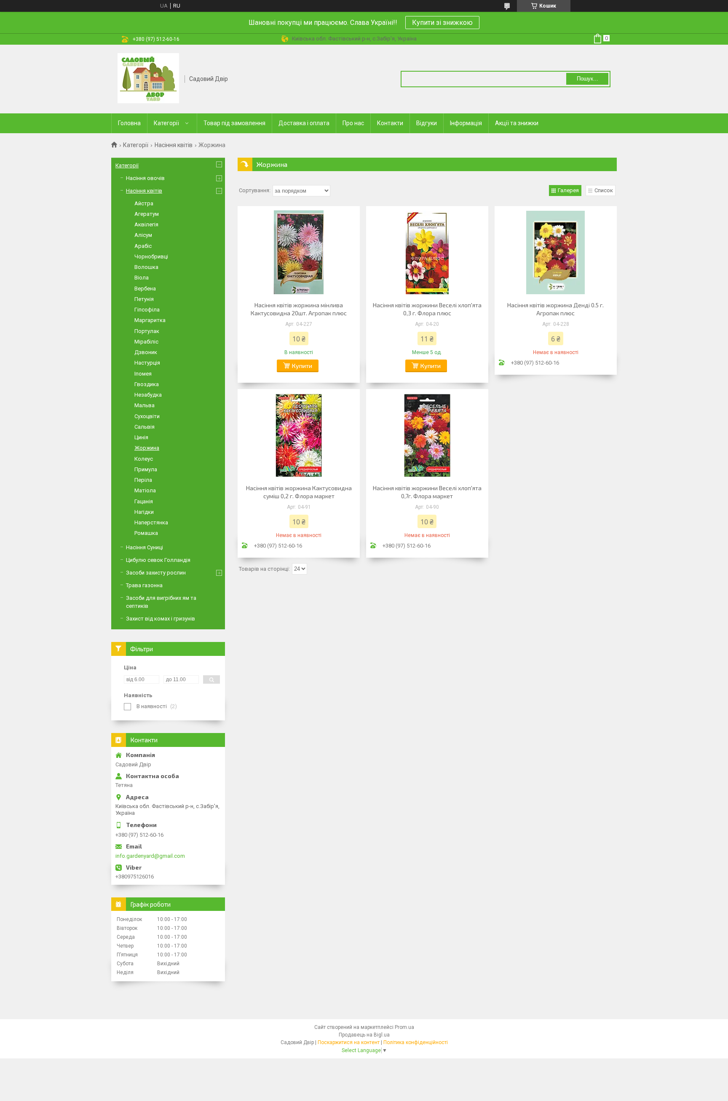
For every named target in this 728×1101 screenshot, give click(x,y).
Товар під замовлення (234, 123)
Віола (141, 277)
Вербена (145, 288)
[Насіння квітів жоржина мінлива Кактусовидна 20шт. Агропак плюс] (299, 252)
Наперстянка (151, 522)
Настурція (147, 363)
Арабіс (143, 246)
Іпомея (143, 374)
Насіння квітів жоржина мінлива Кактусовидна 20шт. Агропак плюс (299, 309)
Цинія (141, 437)
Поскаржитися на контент (349, 1042)
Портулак (146, 331)
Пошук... (587, 78)
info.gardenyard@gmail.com (150, 856)
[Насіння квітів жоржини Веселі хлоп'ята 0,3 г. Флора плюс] (427, 252)
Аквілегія (146, 224)
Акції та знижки (516, 123)
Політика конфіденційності (415, 1042)
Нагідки (144, 512)
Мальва (144, 405)
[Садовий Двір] (148, 78)
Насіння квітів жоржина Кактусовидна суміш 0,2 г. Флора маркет (299, 491)
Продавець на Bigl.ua (364, 1035)
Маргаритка (150, 320)
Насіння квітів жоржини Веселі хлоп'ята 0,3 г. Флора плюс (427, 309)
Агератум (146, 214)
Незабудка (148, 395)
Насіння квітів (174, 145)
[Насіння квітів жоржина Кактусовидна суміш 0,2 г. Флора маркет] (299, 435)
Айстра (143, 203)
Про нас (353, 123)
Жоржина (146, 448)
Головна (129, 123)
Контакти (390, 123)
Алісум (143, 235)
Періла (143, 480)
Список (603, 190)
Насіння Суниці (144, 547)
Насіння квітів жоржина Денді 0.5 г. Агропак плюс (555, 309)
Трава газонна (144, 585)
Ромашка (146, 533)
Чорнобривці (151, 256)
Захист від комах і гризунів (160, 618)
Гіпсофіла (147, 309)
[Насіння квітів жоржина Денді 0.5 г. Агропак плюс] (556, 252)
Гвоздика (146, 384)
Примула (145, 469)
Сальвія (144, 427)
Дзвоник (145, 352)
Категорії (166, 123)
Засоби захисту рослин (156, 572)
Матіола (145, 490)
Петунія (144, 299)
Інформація (466, 123)
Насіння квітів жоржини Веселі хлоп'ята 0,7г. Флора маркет (427, 491)
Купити (302, 365)
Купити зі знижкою (442, 23)
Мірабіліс (146, 341)
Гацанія (143, 501)
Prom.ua (404, 1027)
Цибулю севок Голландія (158, 560)
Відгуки (426, 123)
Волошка (146, 267)
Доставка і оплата (303, 123)
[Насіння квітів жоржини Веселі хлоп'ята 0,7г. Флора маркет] (427, 435)
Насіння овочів (145, 178)
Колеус (143, 459)
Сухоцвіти (147, 416)
